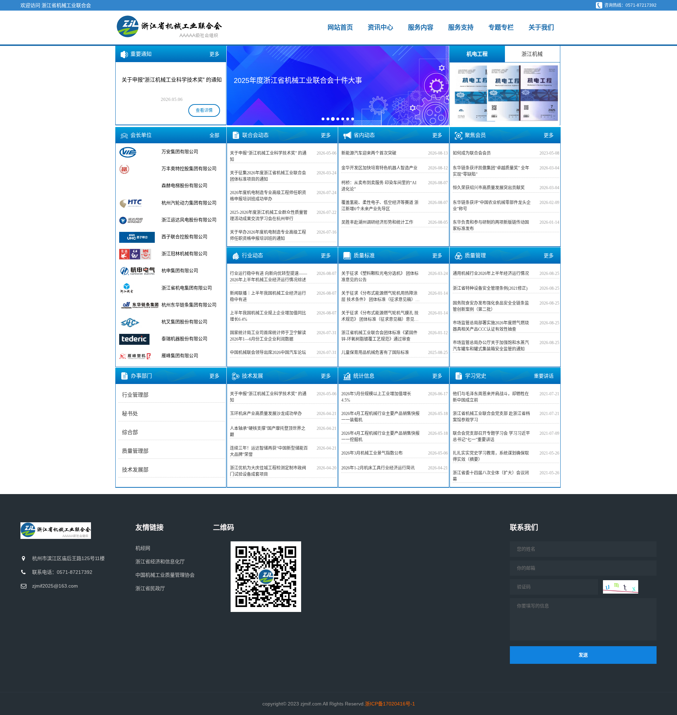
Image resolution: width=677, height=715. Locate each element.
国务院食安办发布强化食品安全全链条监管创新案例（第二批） (491, 306)
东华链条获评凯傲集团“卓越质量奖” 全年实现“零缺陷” (491, 171)
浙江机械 (532, 54)
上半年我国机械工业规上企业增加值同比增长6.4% (268, 316)
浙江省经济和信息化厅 (160, 561)
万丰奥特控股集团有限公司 (188, 151)
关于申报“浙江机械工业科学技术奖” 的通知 (268, 156)
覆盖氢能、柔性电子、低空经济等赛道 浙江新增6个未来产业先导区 (380, 205)
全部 (214, 135)
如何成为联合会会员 (472, 153)
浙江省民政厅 (150, 588)
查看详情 (204, 110)
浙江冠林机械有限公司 (184, 236)
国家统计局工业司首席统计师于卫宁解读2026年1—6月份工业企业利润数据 (268, 336)
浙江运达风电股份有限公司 (188, 202)
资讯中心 (380, 27)
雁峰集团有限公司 (179, 338)
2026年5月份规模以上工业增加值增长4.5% (376, 397)
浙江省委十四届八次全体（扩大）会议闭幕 (491, 476)
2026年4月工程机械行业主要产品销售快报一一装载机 (380, 416)
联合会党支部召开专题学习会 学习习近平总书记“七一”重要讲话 (491, 436)
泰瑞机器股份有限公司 (184, 321)
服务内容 (420, 27)
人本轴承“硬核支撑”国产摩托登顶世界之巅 (267, 431)
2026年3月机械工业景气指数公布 (372, 453)
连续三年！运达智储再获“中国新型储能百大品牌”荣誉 (269, 451)
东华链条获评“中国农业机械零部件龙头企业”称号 (492, 205)
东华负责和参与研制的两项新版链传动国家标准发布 (491, 225)
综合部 (130, 432)
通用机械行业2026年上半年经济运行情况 (491, 273)
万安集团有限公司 (179, 355)
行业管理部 (135, 395)
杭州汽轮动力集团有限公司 (188, 185)
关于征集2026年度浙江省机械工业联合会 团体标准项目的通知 (268, 176)
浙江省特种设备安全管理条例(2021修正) (490, 288)
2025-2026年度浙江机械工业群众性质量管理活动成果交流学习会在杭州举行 (268, 215)
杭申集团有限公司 (179, 253)
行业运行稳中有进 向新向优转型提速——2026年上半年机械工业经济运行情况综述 (268, 276)
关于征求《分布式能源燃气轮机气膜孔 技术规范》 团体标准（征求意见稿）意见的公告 (380, 317)
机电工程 (477, 54)
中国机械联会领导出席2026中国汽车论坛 (268, 352)
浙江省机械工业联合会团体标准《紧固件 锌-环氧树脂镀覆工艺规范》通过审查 (379, 336)
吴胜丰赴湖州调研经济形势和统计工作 (377, 222)
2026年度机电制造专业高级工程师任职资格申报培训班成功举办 (268, 196)
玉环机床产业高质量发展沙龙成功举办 (266, 413)
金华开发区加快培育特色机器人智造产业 (379, 168)
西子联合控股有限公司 (184, 219)
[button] (237, 85)
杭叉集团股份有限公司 (184, 304)
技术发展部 (135, 470)
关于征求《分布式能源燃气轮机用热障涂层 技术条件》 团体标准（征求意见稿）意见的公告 (380, 297)
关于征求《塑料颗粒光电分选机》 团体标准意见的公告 (380, 276)
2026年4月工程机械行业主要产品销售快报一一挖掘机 (380, 436)
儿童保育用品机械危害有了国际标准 (375, 352)
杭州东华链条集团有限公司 (188, 287)
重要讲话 (544, 376)
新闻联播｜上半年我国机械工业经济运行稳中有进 (268, 296)
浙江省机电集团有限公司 (186, 270)
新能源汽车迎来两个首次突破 (368, 153)
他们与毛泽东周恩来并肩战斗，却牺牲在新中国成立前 (491, 397)
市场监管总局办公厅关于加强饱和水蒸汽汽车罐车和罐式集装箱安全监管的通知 (491, 346)
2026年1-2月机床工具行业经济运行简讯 (378, 467)
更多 (214, 54)
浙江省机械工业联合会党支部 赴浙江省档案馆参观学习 (491, 416)
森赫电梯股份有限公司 (184, 168)
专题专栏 (501, 27)
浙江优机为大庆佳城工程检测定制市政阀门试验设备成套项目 (268, 471)
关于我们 (541, 27)
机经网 (142, 548)
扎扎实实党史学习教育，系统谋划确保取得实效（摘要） (491, 456)
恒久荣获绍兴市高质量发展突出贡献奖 (489, 187)
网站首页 (340, 27)
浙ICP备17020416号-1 (390, 704)
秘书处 (130, 413)
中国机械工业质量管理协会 (165, 575)
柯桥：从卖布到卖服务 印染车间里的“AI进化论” (378, 186)
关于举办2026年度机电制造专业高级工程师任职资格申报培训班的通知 (268, 235)
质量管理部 (135, 451)
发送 (583, 654)
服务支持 (461, 27)
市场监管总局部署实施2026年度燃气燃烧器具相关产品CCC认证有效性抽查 (491, 326)
